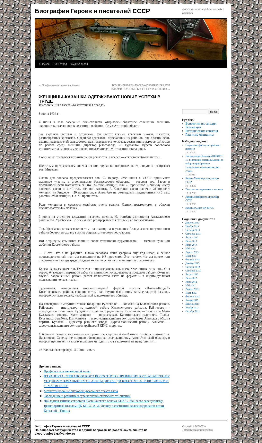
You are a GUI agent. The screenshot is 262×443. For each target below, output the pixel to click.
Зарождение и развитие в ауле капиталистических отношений (87, 396)
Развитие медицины (199, 134)
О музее (44, 64)
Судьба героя (79, 64)
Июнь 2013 (191, 244)
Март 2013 (190, 255)
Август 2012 (191, 274)
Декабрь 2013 (192, 222)
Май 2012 (190, 285)
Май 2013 (190, 248)
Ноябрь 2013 (192, 226)
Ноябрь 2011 (192, 307)
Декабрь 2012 (192, 263)
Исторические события (201, 130)
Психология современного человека (204, 189)
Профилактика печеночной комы (59, 85)
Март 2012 (190, 292)
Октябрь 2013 (192, 229)
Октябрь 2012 (192, 266)
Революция (193, 127)
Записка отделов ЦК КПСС (199, 207)
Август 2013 (191, 237)
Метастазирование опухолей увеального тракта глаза (81, 391)
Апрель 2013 (192, 252)
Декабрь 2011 (192, 303)
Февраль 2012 (192, 296)
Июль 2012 (191, 277)
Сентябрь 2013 (193, 233)
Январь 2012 (191, 300)
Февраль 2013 (192, 259)
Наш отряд (60, 64)
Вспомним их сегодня (200, 123)
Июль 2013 (191, 241)
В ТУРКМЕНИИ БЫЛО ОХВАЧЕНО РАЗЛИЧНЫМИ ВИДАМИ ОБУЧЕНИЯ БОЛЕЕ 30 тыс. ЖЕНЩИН (140, 86)
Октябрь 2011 (192, 311)
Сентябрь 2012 (193, 270)
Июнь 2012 (191, 281)
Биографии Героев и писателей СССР (92, 10)
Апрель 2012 (192, 289)
